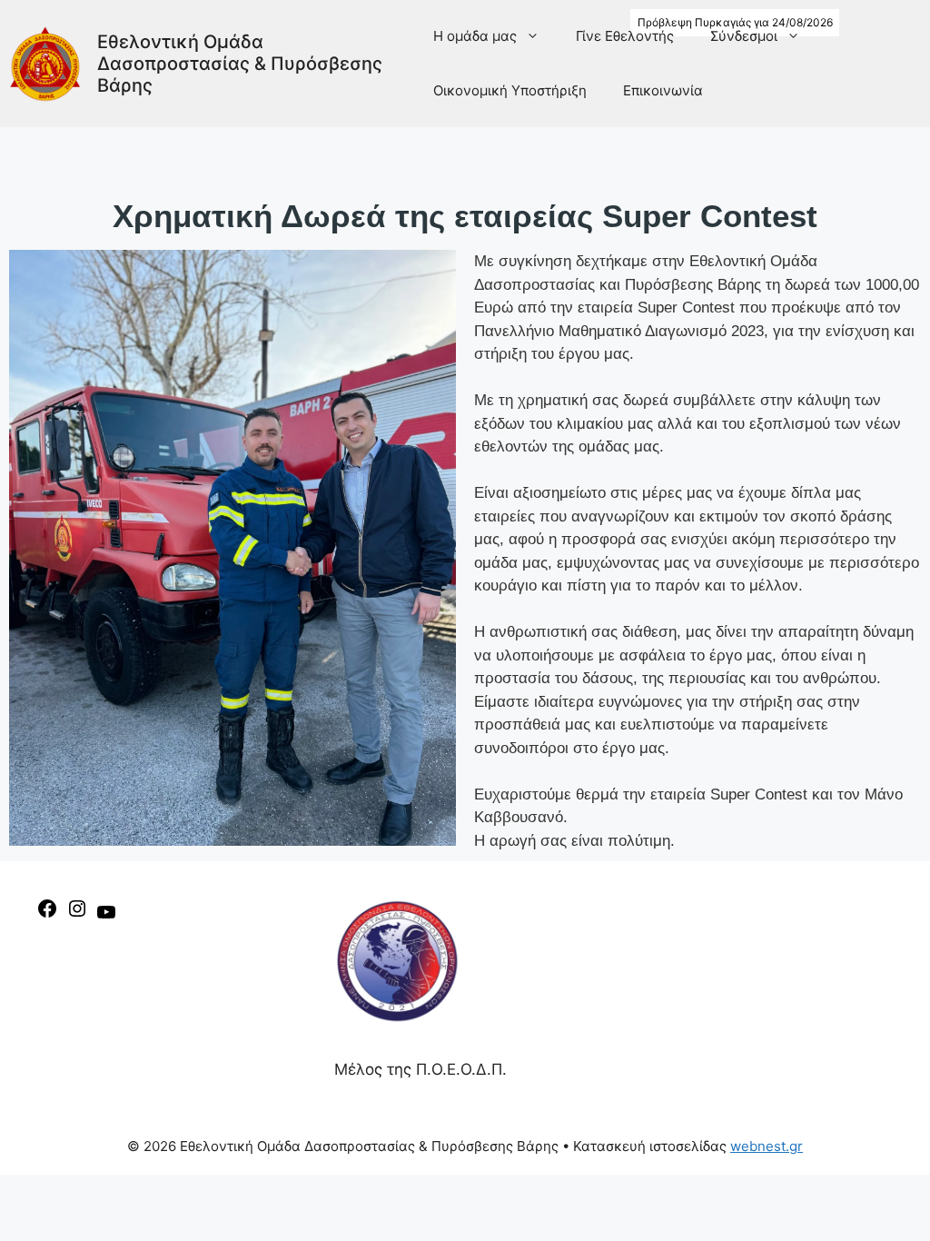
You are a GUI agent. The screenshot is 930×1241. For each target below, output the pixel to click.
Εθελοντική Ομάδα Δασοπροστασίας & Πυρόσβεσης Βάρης (239, 63)
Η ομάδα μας (475, 36)
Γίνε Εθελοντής (625, 36)
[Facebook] (47, 914)
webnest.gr (766, 1146)
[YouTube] (106, 917)
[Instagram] (77, 914)
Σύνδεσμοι (743, 36)
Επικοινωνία (663, 90)
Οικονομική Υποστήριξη (510, 90)
